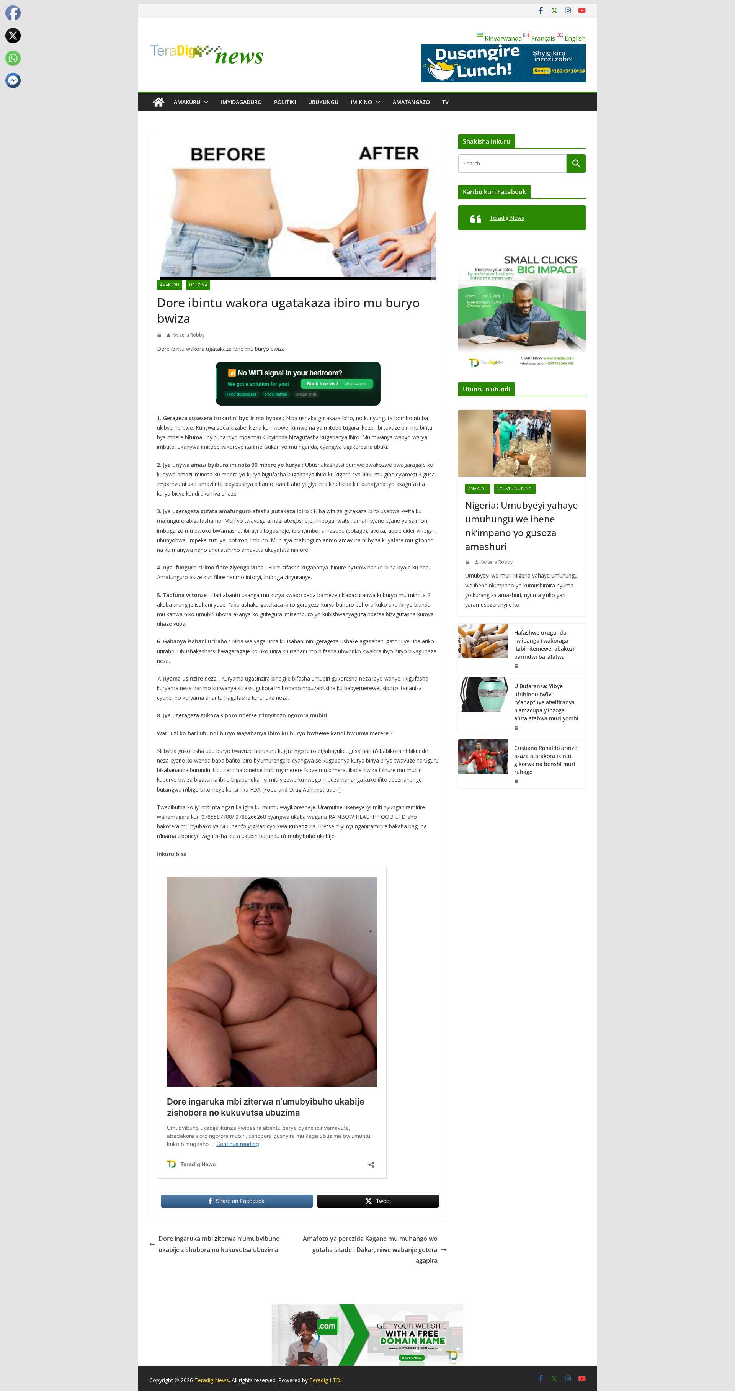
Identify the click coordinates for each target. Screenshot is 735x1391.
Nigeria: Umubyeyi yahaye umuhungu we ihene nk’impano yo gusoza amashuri (521, 526)
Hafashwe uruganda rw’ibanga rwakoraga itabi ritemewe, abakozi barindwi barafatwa (544, 644)
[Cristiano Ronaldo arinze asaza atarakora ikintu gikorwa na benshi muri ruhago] (483, 763)
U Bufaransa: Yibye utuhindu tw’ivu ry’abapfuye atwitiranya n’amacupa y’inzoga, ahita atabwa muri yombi (546, 702)
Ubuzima (198, 285)
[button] (204, 102)
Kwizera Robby (188, 335)
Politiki (285, 102)
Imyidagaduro (241, 102)
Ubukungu (323, 102)
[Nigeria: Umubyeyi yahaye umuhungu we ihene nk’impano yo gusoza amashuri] (522, 443)
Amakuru (187, 102)
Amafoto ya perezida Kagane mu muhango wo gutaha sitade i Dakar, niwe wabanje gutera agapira (370, 1249)
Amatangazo (411, 102)
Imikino (361, 102)
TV (445, 102)
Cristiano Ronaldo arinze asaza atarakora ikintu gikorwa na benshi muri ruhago (545, 760)
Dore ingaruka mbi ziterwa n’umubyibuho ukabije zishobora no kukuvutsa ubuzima (219, 1244)
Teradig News (507, 217)
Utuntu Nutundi (515, 488)
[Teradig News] (158, 102)
